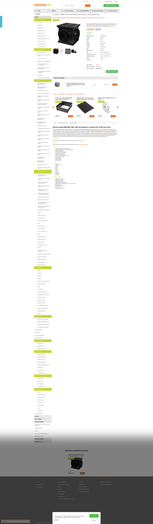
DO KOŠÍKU (113, 71)
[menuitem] (41, 11)
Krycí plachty (40, 381)
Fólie (38, 392)
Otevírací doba (39, 484)
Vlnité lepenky (40, 405)
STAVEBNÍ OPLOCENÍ (39, 340)
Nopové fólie (40, 27)
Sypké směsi (40, 75)
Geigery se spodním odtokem (42, 251)
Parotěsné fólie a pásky (43, 327)
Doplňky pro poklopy (43, 220)
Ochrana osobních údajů (63, 484)
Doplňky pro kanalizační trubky (43, 115)
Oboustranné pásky (42, 356)
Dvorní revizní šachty (43, 164)
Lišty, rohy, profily (41, 58)
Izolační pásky (40, 370)
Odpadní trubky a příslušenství (41, 119)
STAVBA (36, 17)
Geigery (39, 247)
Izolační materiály (41, 52)
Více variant (90, 29)
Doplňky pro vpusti (42, 245)
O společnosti (39, 486)
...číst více (112, 26)
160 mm (108, 54)
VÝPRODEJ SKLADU (39, 441)
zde (79, 517)
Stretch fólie (41, 397)
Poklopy (39, 212)
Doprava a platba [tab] (73, 122)
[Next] (118, 107)
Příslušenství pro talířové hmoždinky (44, 72)
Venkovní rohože (41, 264)
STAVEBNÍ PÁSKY (38, 351)
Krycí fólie (40, 402)
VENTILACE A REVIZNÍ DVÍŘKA (41, 433)
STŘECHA (37, 416)
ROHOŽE (36, 430)
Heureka (59, 486)
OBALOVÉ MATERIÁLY (39, 389)
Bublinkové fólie (42, 394)
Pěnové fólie (41, 400)
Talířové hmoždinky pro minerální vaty (43, 68)
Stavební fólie (40, 378)
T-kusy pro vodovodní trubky (43, 143)
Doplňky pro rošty (42, 231)
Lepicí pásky (40, 410)
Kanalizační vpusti (42, 236)
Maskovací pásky (41, 359)
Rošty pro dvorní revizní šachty (44, 179)
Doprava (98, 29)
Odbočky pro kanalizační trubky (43, 100)
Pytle (38, 408)
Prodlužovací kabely (42, 292)
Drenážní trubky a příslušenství (41, 158)
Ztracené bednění (41, 44)
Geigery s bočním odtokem (44, 254)
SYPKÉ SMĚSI (37, 332)
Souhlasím (95, 515)
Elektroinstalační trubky (43, 77)
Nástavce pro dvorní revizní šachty (43, 190)
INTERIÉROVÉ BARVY (39, 436)
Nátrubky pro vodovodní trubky (43, 147)
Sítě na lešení (40, 383)
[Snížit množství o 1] (105, 72)
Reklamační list (61, 496)
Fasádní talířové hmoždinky (43, 61)
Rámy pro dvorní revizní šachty (44, 186)
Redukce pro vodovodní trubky (43, 139)
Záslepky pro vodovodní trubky (43, 150)
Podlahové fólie (41, 30)
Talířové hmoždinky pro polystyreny (43, 65)
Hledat (87, 5)
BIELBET (102, 37)
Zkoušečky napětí (41, 302)
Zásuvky (39, 270)
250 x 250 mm (103, 46)
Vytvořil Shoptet (116, 522)
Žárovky (39, 313)
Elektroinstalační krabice (43, 281)
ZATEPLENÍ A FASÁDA (39, 49)
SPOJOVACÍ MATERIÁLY (39, 335)
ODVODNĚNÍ (37, 80)
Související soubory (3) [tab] (63, 122)
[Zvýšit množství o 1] (105, 71)
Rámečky (39, 278)
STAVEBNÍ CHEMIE (38, 329)
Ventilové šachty (41, 262)
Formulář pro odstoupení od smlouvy (66, 499)
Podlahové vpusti (42, 239)
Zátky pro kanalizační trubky (43, 112)
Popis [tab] (55, 122)
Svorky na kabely (41, 283)
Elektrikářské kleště (42, 305)
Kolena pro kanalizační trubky (43, 97)
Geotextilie (40, 22)
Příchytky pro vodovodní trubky (44, 154)
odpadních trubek (102, 132)
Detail (114, 84)
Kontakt (116, 1)
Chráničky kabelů (41, 259)
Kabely (38, 286)
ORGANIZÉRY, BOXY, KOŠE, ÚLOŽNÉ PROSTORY (42, 425)
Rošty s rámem (41, 228)
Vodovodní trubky (42, 125)
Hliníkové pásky (41, 354)
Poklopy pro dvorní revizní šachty (43, 183)
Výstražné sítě (40, 386)
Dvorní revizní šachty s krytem (43, 172)
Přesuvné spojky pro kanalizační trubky (43, 104)
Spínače (39, 275)
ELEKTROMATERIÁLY (39, 267)
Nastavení (57, 519)
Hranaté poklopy (42, 215)
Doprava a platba (108, 1)
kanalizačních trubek (94, 132)
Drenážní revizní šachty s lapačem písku (44, 207)
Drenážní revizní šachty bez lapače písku (43, 203)
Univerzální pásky (41, 362)
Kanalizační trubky (42, 90)
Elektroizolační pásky (42, 308)
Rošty (38, 223)
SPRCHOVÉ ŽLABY (38, 428)
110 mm (105, 54)
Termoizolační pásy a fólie (43, 38)
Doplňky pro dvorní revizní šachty (42, 175)
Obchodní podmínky (62, 482)
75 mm (101, 54)
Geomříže (39, 25)
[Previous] (53, 107)
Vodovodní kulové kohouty (44, 128)
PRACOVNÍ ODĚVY (38, 413)
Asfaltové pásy (40, 41)
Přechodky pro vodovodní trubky (44, 132)
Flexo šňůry (40, 289)
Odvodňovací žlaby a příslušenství (42, 84)
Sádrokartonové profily (43, 321)
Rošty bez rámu (41, 226)
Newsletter (60, 489)
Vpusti (38, 234)
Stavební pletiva (41, 346)
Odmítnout (94, 520)
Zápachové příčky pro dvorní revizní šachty (43, 194)
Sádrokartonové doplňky (43, 324)
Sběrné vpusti (41, 242)
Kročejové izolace (41, 36)
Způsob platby (61, 494)
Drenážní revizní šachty (43, 199)
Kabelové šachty (41, 300)
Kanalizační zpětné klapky (44, 93)
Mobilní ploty (40, 343)
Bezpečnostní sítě (41, 348)
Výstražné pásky (41, 373)
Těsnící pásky (40, 367)
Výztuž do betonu (41, 46)
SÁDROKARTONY (38, 316)
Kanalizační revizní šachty (44, 197)
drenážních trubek (112, 132)
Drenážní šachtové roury (44, 209)
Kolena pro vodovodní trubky (43, 136)
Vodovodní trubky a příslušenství (42, 123)
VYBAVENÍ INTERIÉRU (39, 421)
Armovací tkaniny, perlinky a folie (44, 55)
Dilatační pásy (40, 33)
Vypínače (39, 273)
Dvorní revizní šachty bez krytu (44, 168)
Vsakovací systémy (41, 256)
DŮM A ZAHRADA (38, 419)
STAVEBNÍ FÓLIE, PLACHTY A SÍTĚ (42, 375)
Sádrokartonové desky (42, 319)
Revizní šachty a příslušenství (41, 161)
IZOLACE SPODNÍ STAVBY (40, 19)
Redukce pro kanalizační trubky (43, 108)
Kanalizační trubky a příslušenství (42, 88)
